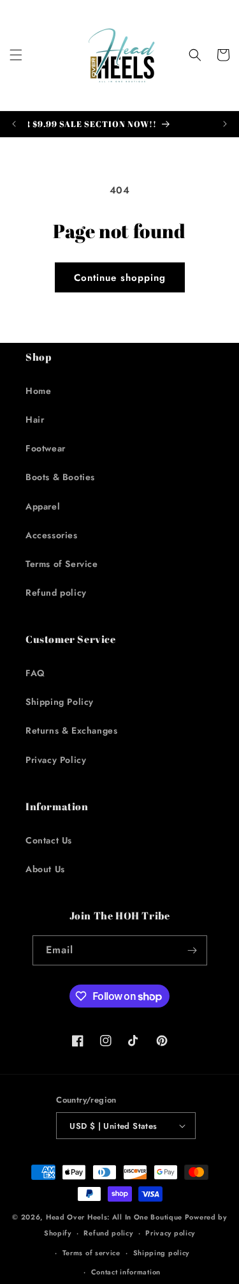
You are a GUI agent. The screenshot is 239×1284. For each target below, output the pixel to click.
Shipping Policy (59, 701)
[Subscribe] (192, 950)
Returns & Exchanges (71, 730)
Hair (34, 419)
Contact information (126, 1272)
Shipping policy (161, 1253)
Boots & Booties (60, 477)
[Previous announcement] (14, 124)
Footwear (45, 448)
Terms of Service (61, 563)
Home (38, 390)
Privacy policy (170, 1233)
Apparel (42, 506)
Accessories (51, 535)
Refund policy (56, 592)
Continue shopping (120, 278)
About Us (45, 869)
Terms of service (91, 1253)
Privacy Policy (55, 759)
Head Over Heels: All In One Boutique (115, 1217)
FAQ (35, 673)
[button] (16, 55)
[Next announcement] (225, 124)
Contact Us (48, 840)
